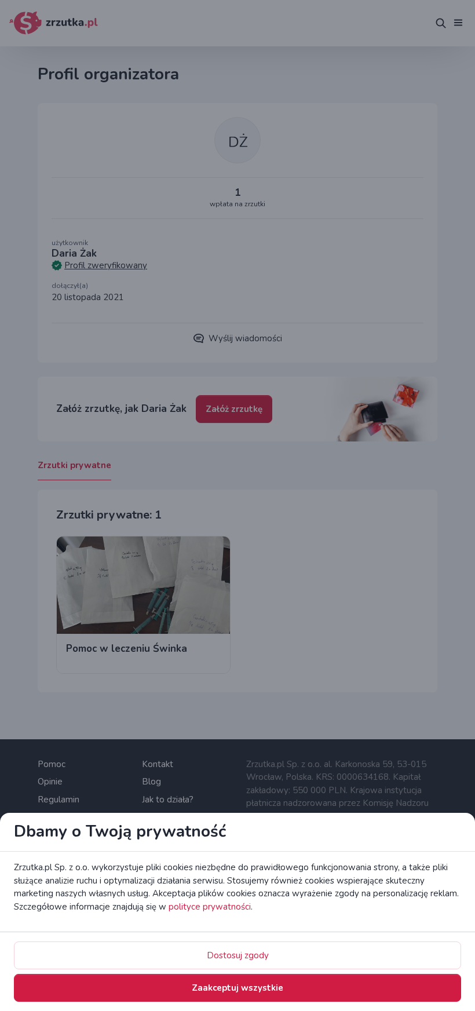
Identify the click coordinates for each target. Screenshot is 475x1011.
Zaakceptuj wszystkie (237, 988)
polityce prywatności (210, 907)
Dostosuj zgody (238, 955)
